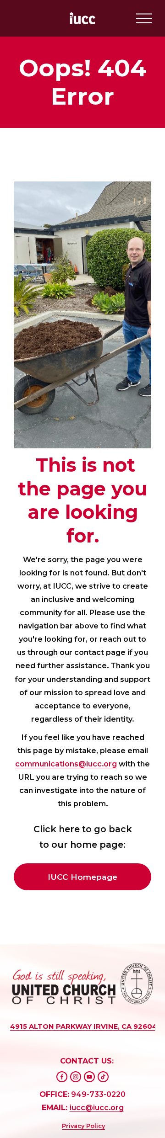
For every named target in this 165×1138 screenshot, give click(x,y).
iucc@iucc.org (97, 1107)
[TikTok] (103, 1076)
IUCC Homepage (82, 877)
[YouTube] (89, 1076)
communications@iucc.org (66, 763)
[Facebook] (61, 1076)
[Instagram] (75, 1076)
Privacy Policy (83, 1125)
